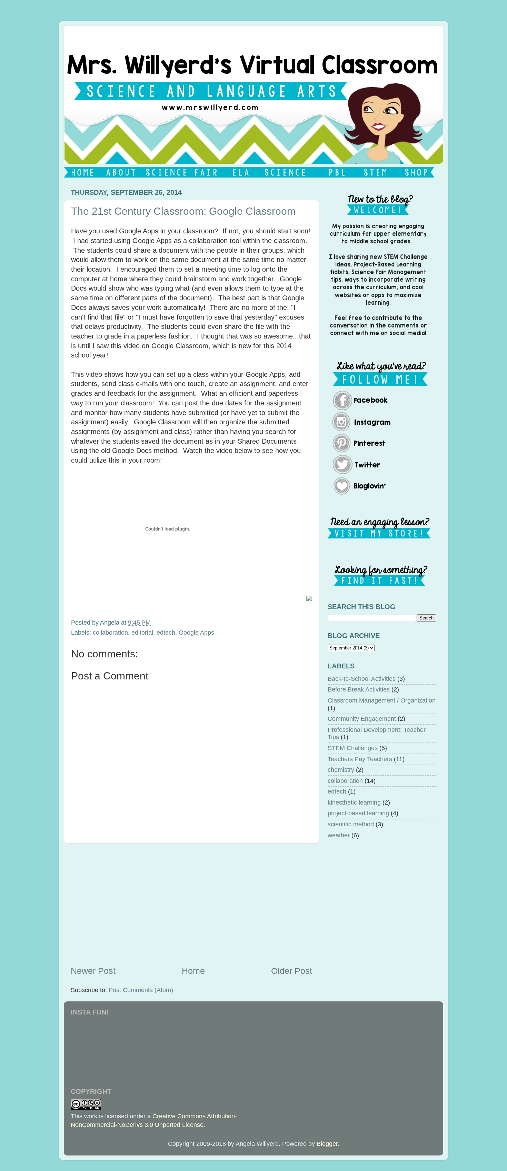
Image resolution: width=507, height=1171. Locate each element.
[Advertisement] (191, 904)
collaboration (110, 632)
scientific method (351, 824)
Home (193, 971)
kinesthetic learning (354, 802)
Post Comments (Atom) (141, 990)
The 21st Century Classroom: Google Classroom (183, 211)
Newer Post (93, 971)
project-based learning (358, 813)
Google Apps (196, 632)
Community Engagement (362, 718)
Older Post (291, 971)
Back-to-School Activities (362, 678)
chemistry (341, 769)
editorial (142, 632)
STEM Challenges (353, 748)
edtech (166, 632)
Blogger (327, 1143)
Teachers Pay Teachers (360, 759)
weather (339, 835)
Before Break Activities (359, 689)
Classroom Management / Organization (382, 700)
